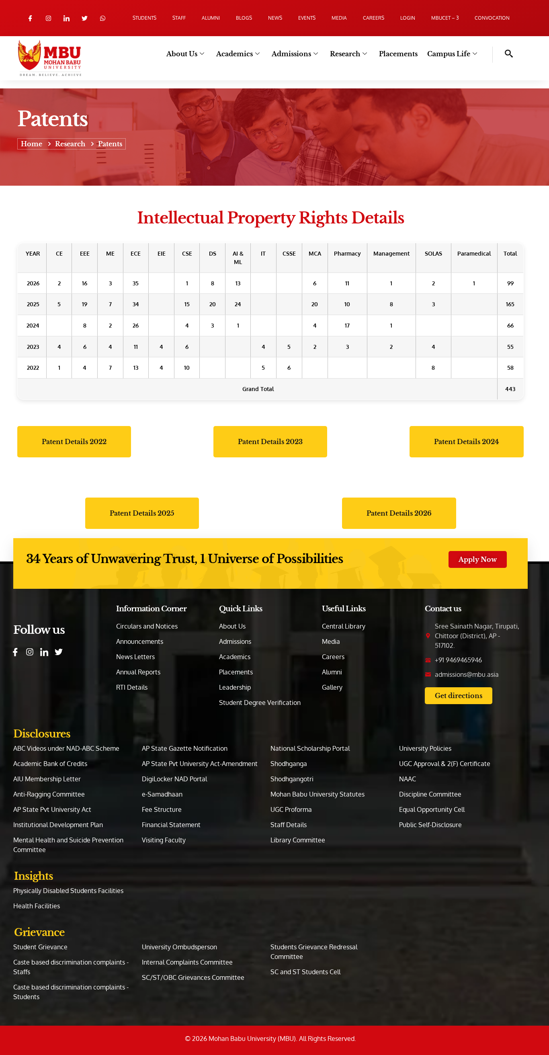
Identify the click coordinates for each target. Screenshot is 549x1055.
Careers (373, 18)
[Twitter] (85, 18)
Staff (179, 18)
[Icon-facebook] (30, 18)
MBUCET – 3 (445, 18)
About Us (181, 54)
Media (339, 18)
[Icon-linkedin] (66, 18)
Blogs (244, 18)
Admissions (291, 54)
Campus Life (448, 54)
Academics (234, 54)
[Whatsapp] (103, 18)
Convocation (492, 18)
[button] (503, 55)
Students (144, 18)
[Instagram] (48, 18)
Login (407, 18)
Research (345, 54)
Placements (398, 54)
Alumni (211, 18)
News (275, 18)
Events (306, 18)
